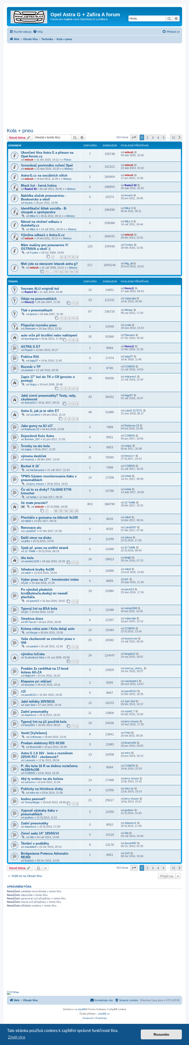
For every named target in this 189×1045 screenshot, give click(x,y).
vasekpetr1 (131, 681)
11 (56, 271)
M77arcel (30, 622)
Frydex (34, 252)
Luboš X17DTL (133, 410)
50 (56, 511)
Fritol (127, 732)
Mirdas (129, 309)
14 (71, 271)
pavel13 (34, 600)
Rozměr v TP (31, 367)
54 (76, 511)
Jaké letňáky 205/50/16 (38, 701)
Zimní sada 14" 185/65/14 (40, 833)
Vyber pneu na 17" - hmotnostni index (50, 579)
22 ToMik (130, 502)
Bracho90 (35, 746)
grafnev (29, 817)
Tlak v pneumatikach (36, 310)
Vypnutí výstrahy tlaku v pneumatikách (39, 812)
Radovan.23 (32, 429)
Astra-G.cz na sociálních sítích (44, 175)
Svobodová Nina (34, 657)
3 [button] (153, 137)
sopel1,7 (130, 711)
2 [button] (147, 137)
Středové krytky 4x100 (37, 569)
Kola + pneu (20, 130)
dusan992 (130, 843)
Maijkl (128, 557)
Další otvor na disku (36, 538)
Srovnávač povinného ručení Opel (47, 165)
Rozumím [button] (161, 1034)
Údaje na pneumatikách (39, 299)
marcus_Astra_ (134, 668)
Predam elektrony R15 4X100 (42, 743)
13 (66, 271)
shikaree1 (130, 376)
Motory (68, 168)
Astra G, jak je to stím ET (40, 411)
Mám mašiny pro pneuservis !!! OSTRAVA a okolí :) (44, 247)
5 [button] (163, 137)
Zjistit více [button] (16, 1037)
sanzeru (29, 782)
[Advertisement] (94, 84)
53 (71, 511)
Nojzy (33, 384)
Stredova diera (32, 619)
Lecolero (35, 414)
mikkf (28, 520)
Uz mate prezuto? (34, 503)
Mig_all (129, 263)
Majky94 (30, 675)
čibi (32, 837)
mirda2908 (131, 608)
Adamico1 (30, 714)
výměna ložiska (33, 654)
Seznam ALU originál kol (40, 288)
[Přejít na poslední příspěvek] (135, 152)
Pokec (67, 159)
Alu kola (27, 558)
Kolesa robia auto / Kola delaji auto (48, 629)
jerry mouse (37, 483)
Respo (34, 632)
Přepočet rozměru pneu (39, 325)
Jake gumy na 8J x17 (37, 426)
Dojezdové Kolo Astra (37, 436)
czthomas (36, 736)
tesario (29, 202)
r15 (23, 691)
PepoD (29, 349)
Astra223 (30, 402)
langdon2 (130, 653)
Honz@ (129, 288)
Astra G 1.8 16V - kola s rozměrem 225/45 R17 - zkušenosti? (47, 755)
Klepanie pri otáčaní (36, 681)
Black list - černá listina (39, 185)
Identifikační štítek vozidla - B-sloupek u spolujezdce (44, 210)
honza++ (130, 455)
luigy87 (34, 360)
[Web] (29, 16)
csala (128, 324)
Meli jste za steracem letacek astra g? (49, 264)
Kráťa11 (29, 860)
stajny (28, 449)
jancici (33, 314)
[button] (134, 137)
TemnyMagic (32, 802)
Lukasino (30, 760)
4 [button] (158, 137)
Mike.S (34, 215)
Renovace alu (31, 528)
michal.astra (37, 470)
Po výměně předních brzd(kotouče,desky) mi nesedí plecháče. (44, 593)
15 (76, 271)
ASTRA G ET (30, 346)
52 (66, 511)
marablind (30, 846)
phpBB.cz (104, 1013)
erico (127, 752)
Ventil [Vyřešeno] (34, 733)
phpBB (82, 1009)
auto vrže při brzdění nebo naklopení (49, 335)
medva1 (29, 459)
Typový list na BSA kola (39, 608)
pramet (29, 370)
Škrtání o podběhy (35, 843)
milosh (29, 159)
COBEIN (130, 366)
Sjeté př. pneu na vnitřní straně (44, 548)
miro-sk (34, 792)
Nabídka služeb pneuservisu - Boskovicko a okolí (43, 197)
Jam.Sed (30, 704)
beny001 (30, 725)
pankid (34, 646)
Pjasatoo (130, 334)
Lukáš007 (30, 531)
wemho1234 (32, 561)
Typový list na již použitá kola (43, 722)
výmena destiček (33, 456)
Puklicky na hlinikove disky (42, 789)
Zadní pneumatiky (34, 711)
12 (61, 271)
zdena (128, 537)
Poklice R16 (30, 357)
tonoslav (30, 684)
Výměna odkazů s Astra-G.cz (43, 235)
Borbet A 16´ (30, 466)
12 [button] (173, 137)
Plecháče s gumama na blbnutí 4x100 (49, 517)
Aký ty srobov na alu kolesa (42, 779)
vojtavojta (130, 298)
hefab (128, 475)
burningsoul (31, 338)
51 (61, 511)
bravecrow (131, 638)
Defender (30, 328)
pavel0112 (31, 694)
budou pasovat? (33, 799)
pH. (27, 582)
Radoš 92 (31, 188)
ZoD (127, 853)
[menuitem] (38, 32)
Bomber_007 (32, 439)
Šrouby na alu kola (35, 446)
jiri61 (27, 541)
